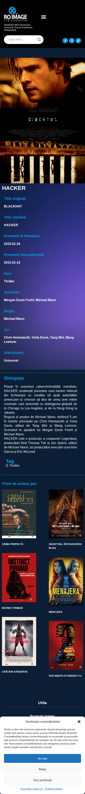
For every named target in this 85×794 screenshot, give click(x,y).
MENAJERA (55, 612)
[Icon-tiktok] (78, 40)
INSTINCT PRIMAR (12, 608)
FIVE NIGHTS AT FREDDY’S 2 (65, 676)
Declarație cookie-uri (32, 788)
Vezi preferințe (42, 780)
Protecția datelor (53, 788)
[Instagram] (72, 40)
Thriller (14, 465)
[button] (79, 722)
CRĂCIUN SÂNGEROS (14, 671)
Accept (42, 758)
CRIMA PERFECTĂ (12, 544)
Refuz (42, 769)
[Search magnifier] (39, 39)
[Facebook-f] (65, 40)
